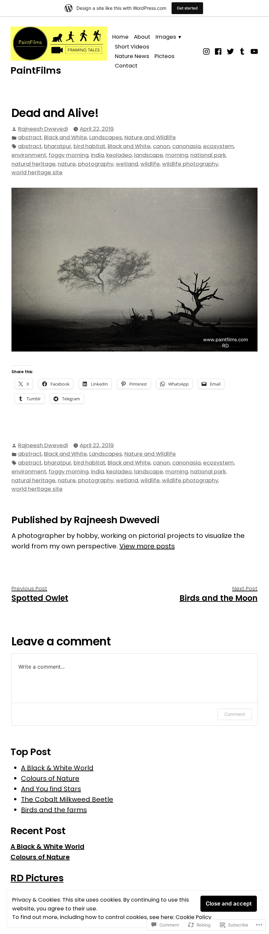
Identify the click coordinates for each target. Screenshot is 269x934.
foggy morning (69, 155)
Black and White (65, 137)
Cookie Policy (193, 917)
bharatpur (57, 146)
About (142, 37)
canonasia (186, 146)
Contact (126, 65)
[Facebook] (218, 51)
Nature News (132, 56)
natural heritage (33, 164)
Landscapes (105, 137)
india (97, 155)
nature (67, 164)
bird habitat (89, 146)
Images (165, 37)
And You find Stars (51, 788)
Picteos (165, 56)
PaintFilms (35, 70)
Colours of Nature (50, 778)
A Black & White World (57, 767)
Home (120, 37)
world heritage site (37, 172)
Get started (187, 8)
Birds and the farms (54, 809)
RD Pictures (36, 878)
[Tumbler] (242, 51)
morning (176, 155)
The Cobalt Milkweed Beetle (67, 799)
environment (28, 155)
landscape (148, 155)
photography (96, 164)
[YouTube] (253, 51)
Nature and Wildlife (150, 137)
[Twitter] (230, 51)
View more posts (147, 546)
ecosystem (218, 146)
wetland (127, 164)
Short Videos (132, 46)
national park (208, 155)
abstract (30, 137)
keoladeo (119, 155)
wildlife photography (190, 164)
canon (161, 146)
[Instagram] (207, 51)
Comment (234, 714)
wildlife (150, 164)
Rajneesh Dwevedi (43, 129)
